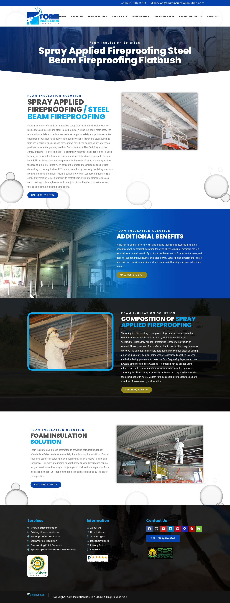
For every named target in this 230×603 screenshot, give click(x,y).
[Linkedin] (170, 529)
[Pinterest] (177, 529)
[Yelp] (192, 529)
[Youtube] (163, 529)
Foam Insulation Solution (80, 597)
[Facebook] (149, 529)
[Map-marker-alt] (184, 529)
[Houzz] (199, 529)
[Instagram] (156, 529)
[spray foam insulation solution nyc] (43, 16)
